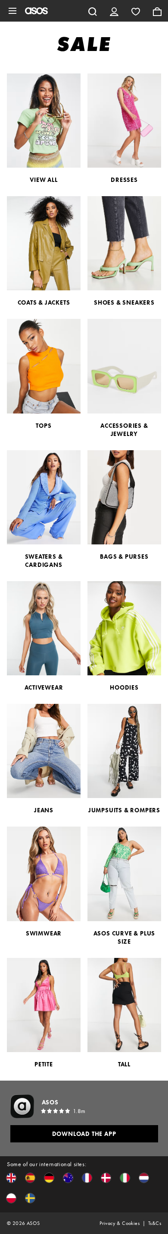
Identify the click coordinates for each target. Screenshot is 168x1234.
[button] (11, 1178)
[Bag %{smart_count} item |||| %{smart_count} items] (157, 11)
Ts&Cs (154, 1223)
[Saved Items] (135, 11)
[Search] (92, 11)
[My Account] (114, 11)
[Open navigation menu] (12, 11)
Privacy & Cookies (120, 1223)
